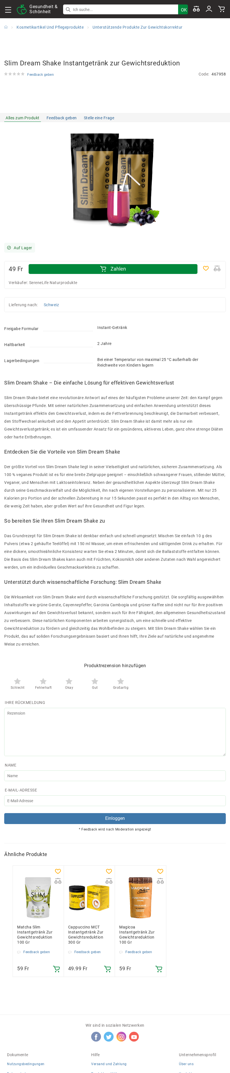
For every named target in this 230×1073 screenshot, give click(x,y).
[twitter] (108, 1036)
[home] (6, 27)
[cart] (221, 9)
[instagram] (121, 1036)
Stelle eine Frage (99, 118)
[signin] (209, 9)
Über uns (186, 1064)
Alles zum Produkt (23, 118)
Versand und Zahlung (109, 1064)
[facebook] (96, 1036)
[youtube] (134, 1036)
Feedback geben (62, 118)
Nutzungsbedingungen (26, 1064)
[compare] (196, 9)
